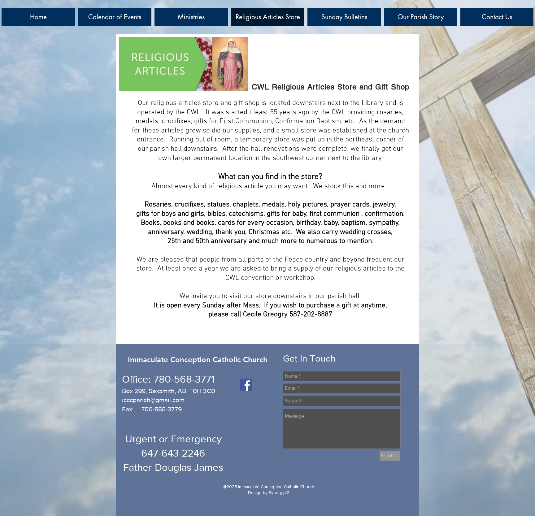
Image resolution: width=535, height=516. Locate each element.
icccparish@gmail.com (153, 399)
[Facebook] (246, 385)
